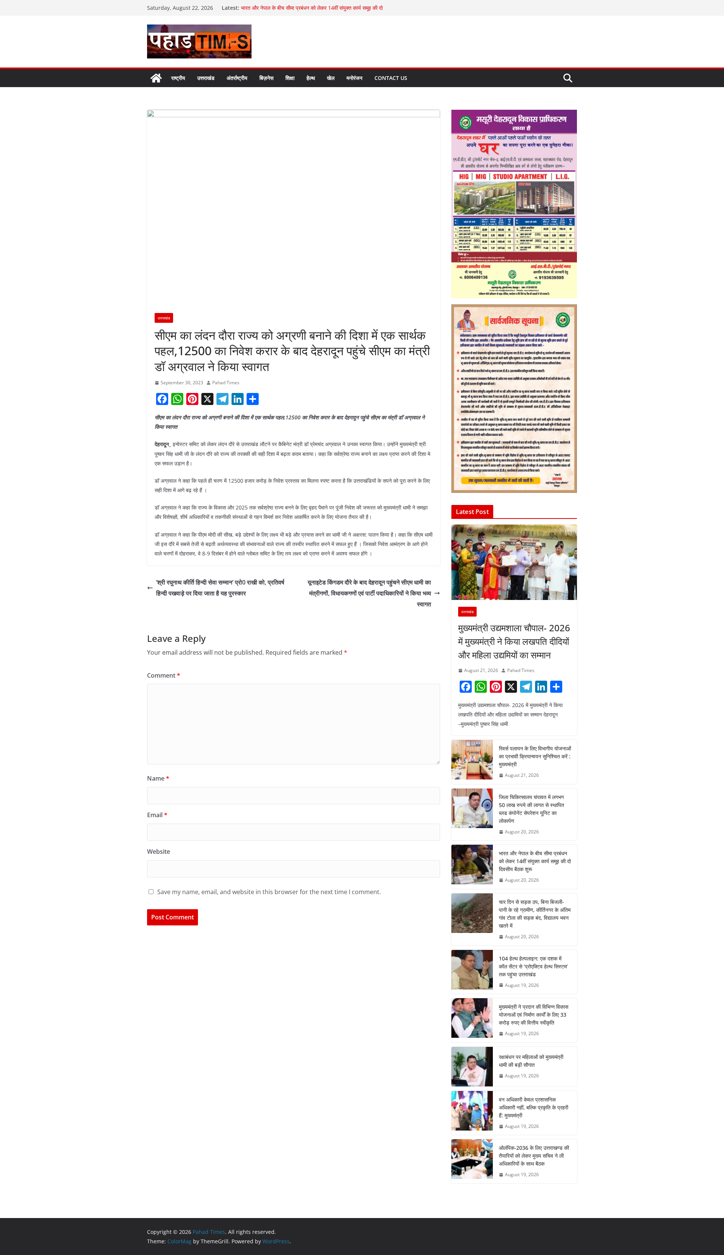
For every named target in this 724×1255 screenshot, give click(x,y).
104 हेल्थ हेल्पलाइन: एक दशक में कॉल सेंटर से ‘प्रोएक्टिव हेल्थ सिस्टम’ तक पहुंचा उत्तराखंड (533, 966)
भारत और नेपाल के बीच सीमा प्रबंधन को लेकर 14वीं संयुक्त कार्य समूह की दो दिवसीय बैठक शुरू (535, 861)
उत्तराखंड (206, 77)
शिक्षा (290, 77)
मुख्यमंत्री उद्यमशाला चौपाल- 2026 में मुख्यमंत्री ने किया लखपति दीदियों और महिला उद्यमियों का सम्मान (514, 641)
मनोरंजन (354, 77)
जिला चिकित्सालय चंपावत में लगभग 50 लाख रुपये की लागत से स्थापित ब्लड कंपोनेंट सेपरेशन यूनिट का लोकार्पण (531, 808)
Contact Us (390, 77)
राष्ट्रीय (178, 77)
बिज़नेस (266, 77)
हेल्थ (311, 77)
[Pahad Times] (156, 78)
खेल (330, 77)
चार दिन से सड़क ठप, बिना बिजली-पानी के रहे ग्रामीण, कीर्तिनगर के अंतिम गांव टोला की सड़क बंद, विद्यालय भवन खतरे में (535, 913)
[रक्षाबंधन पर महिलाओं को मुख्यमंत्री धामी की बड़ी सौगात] (472, 1066)
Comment (163, 675)
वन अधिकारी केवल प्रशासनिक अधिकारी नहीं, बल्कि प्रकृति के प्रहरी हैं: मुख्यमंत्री (533, 1107)
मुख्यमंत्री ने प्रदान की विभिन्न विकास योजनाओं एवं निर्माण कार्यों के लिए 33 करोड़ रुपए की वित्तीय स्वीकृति (533, 1014)
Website (158, 851)
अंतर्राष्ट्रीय (237, 77)
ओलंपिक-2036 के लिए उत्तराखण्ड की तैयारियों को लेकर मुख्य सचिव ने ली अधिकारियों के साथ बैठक (534, 1155)
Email (157, 815)
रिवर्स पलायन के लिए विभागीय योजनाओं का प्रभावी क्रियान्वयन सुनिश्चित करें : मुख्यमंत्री (535, 756)
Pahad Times (225, 382)
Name (158, 778)
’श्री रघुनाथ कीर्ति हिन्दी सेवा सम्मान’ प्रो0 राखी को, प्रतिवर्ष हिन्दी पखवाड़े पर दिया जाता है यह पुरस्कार (220, 587)
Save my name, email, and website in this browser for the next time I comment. (269, 892)
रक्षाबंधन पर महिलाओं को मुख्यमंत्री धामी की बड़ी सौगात (531, 1060)
